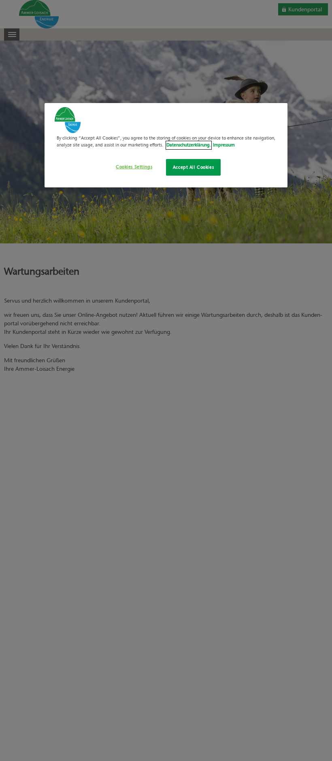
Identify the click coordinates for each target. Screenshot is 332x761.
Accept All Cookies (193, 167)
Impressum (224, 145)
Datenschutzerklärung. (188, 145)
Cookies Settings (134, 166)
